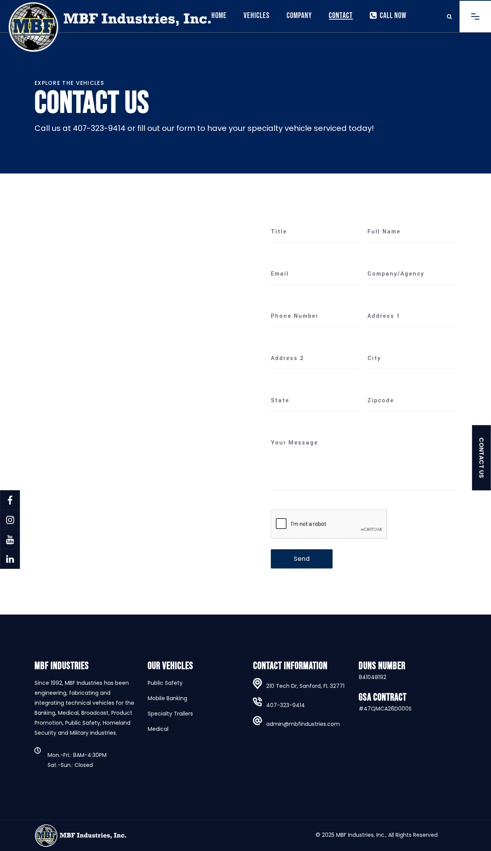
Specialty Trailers (170, 713)
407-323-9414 (285, 705)
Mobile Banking (167, 698)
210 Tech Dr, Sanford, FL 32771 (305, 686)
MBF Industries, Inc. (361, 835)
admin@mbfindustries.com (303, 724)
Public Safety (165, 683)
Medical (158, 729)
